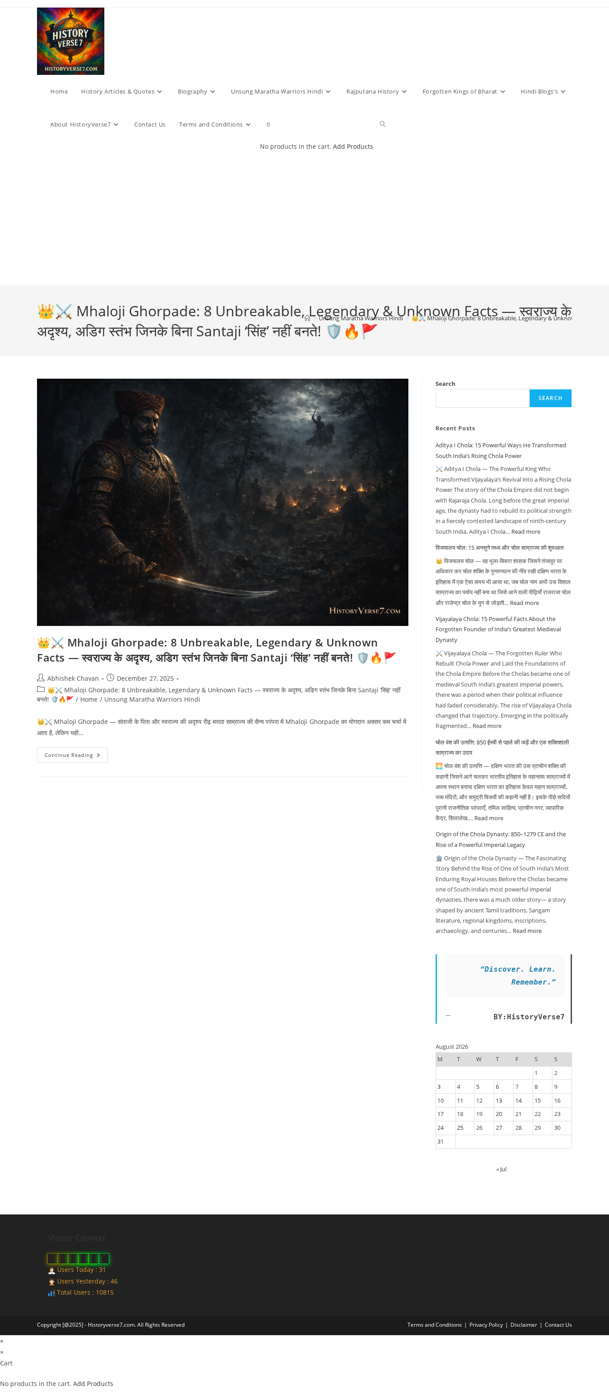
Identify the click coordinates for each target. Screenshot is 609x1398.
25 (460, 1128)
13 (499, 1100)
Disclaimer (523, 1325)
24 (440, 1128)
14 (518, 1100)
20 (499, 1114)
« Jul (501, 1169)
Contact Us (558, 1325)
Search (446, 384)
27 (499, 1128)
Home (89, 699)
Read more (525, 531)
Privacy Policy (486, 1325)
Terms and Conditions (434, 1325)
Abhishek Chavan (73, 678)
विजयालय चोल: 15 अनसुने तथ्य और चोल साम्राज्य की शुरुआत (500, 548)
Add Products (353, 146)
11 (460, 1100)
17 (440, 1114)
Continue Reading (76, 757)
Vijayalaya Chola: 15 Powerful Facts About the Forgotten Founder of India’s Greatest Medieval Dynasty (498, 629)
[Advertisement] (311, 218)
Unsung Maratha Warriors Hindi (152, 699)
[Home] (307, 318)
